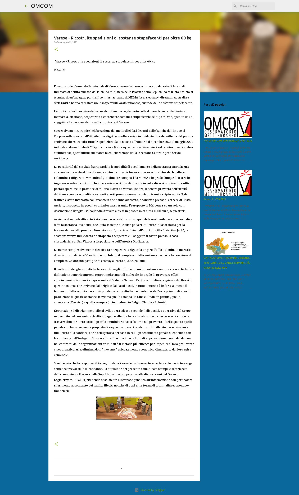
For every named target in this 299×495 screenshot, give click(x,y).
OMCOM (42, 6)
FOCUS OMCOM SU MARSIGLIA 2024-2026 (228, 140)
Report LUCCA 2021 (215, 199)
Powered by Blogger (152, 490)
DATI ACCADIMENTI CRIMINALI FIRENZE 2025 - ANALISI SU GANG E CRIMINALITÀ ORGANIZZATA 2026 (227, 262)
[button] (56, 49)
